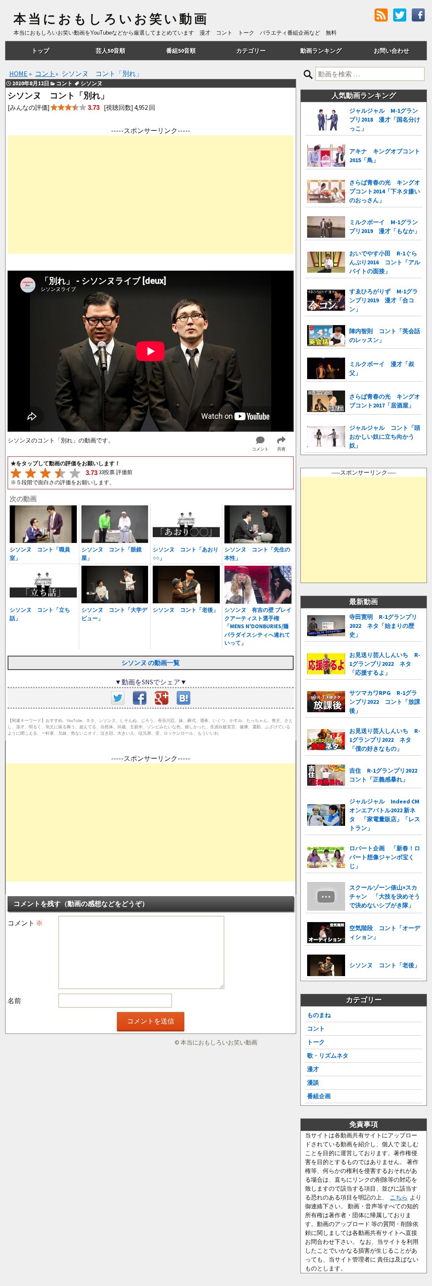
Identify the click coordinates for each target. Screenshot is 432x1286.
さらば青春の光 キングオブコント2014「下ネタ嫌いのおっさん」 (384, 191)
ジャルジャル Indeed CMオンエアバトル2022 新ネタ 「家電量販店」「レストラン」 (384, 815)
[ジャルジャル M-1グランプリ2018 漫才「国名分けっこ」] (326, 119)
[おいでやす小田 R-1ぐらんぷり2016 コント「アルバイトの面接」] (326, 262)
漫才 (313, 1069)
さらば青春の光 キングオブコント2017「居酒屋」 (384, 401)
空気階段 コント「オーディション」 (384, 932)
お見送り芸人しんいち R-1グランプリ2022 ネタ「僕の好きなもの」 (384, 739)
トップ (40, 50)
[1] (16, 473)
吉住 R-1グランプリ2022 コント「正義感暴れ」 (385, 775)
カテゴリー (251, 50)
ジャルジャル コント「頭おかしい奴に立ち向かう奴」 (384, 436)
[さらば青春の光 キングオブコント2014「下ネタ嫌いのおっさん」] (326, 191)
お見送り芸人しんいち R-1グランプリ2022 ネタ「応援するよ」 (384, 663)
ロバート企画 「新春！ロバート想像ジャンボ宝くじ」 (384, 857)
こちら (399, 1197)
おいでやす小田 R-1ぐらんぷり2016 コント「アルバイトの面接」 (384, 262)
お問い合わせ (391, 50)
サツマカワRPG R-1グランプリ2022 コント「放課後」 (384, 701)
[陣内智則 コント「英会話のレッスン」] (326, 336)
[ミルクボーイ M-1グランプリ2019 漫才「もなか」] (326, 227)
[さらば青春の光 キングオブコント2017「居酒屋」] (326, 401)
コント (316, 1028)
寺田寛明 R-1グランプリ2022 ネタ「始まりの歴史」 (383, 625)
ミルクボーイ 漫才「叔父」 (381, 368)
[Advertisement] (151, 195)
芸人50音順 (110, 50)
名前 (14, 1000)
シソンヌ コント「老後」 (384, 965)
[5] (75, 473)
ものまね (319, 1015)
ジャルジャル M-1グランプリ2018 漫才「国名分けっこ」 (384, 119)
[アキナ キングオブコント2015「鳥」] (326, 155)
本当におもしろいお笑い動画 (111, 19)
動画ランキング (321, 50)
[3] (45, 473)
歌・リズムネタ (327, 1055)
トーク (316, 1042)
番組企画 (319, 1096)
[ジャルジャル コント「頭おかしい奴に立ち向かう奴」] (326, 436)
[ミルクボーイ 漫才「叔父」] (326, 368)
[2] (30, 473)
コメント (25, 923)
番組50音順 (181, 50)
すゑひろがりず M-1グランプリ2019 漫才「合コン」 (383, 300)
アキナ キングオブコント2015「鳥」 (384, 155)
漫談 (313, 1082)
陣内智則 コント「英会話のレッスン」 (384, 335)
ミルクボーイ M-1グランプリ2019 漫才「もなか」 (384, 226)
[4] (60, 473)
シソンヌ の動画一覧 (151, 663)
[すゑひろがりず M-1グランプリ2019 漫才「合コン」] (326, 300)
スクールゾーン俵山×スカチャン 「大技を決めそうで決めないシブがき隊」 (384, 896)
